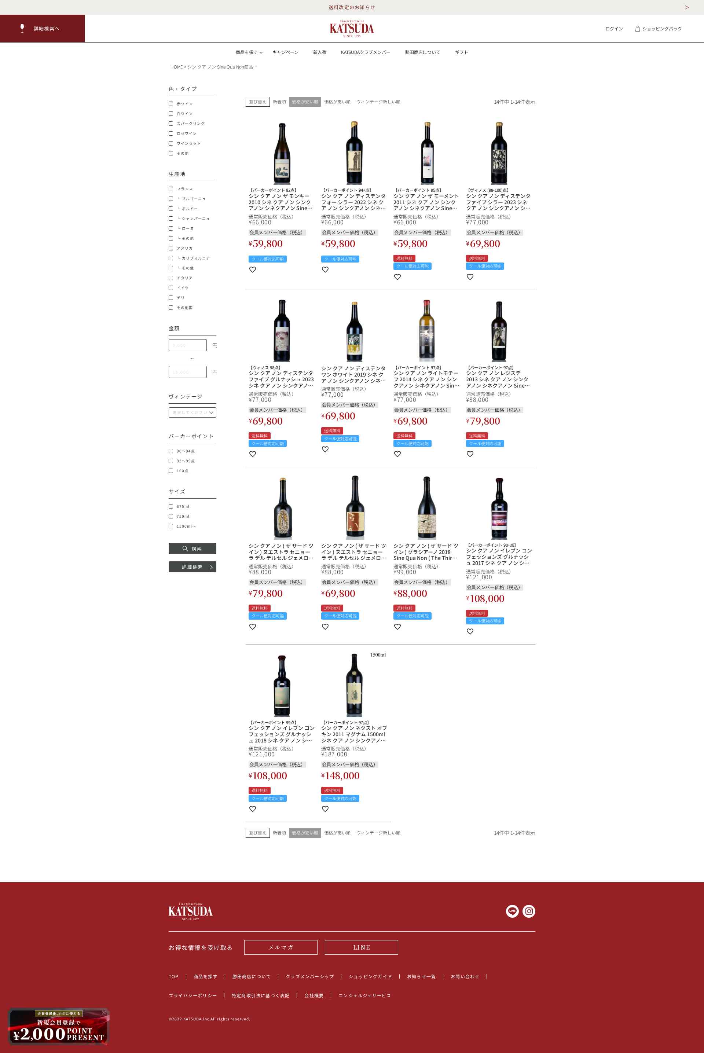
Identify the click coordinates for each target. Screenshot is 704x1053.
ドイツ (183, 288)
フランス (185, 189)
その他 (183, 153)
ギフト (461, 52)
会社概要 (314, 995)
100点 (182, 471)
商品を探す (206, 976)
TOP (174, 976)
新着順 (279, 101)
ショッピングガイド (370, 976)
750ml (183, 516)
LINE (361, 947)
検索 (197, 548)
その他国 (185, 307)
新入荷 (319, 52)
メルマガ (281, 947)
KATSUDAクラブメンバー (365, 52)
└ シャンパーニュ (193, 218)
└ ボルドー (187, 208)
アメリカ (185, 248)
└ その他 (185, 238)
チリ (181, 298)
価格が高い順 (337, 101)
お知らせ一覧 (421, 976)
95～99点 (186, 461)
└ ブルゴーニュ (191, 199)
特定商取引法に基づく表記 (261, 995)
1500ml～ (186, 526)
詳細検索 (192, 567)
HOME (176, 66)
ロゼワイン (187, 133)
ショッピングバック (662, 28)
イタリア (185, 278)
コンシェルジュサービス (364, 995)
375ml (183, 506)
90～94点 (186, 451)
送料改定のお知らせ (352, 7)
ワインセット (189, 143)
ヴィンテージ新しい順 (378, 101)
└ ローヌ (185, 228)
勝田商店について (422, 52)
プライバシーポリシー (193, 995)
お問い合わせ (465, 976)
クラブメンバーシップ (310, 976)
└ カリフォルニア (193, 258)
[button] (42, 28)
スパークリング (191, 123)
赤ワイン (185, 104)
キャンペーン (285, 52)
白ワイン (185, 113)
